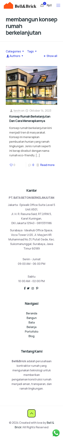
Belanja (31, 327)
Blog (31, 336)
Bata (32, 322)
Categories (13, 51)
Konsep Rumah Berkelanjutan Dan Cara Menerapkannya (29, 118)
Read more (47, 165)
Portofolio (31, 331)
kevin (17, 110)
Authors (15, 56)
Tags (30, 51)
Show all (52, 56)
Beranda (31, 313)
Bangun (32, 318)
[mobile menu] (58, 5)
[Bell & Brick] (20, 5)
